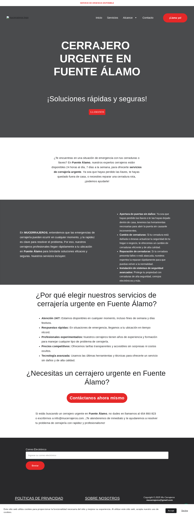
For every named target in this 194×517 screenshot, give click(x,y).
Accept (171, 511)
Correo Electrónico (36, 449)
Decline (184, 511)
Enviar (35, 465)
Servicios (112, 17)
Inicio (99, 17)
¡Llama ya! (175, 18)
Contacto (147, 17)
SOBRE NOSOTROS (102, 498)
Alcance (128, 17)
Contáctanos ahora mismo (97, 398)
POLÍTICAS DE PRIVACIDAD (39, 498)
